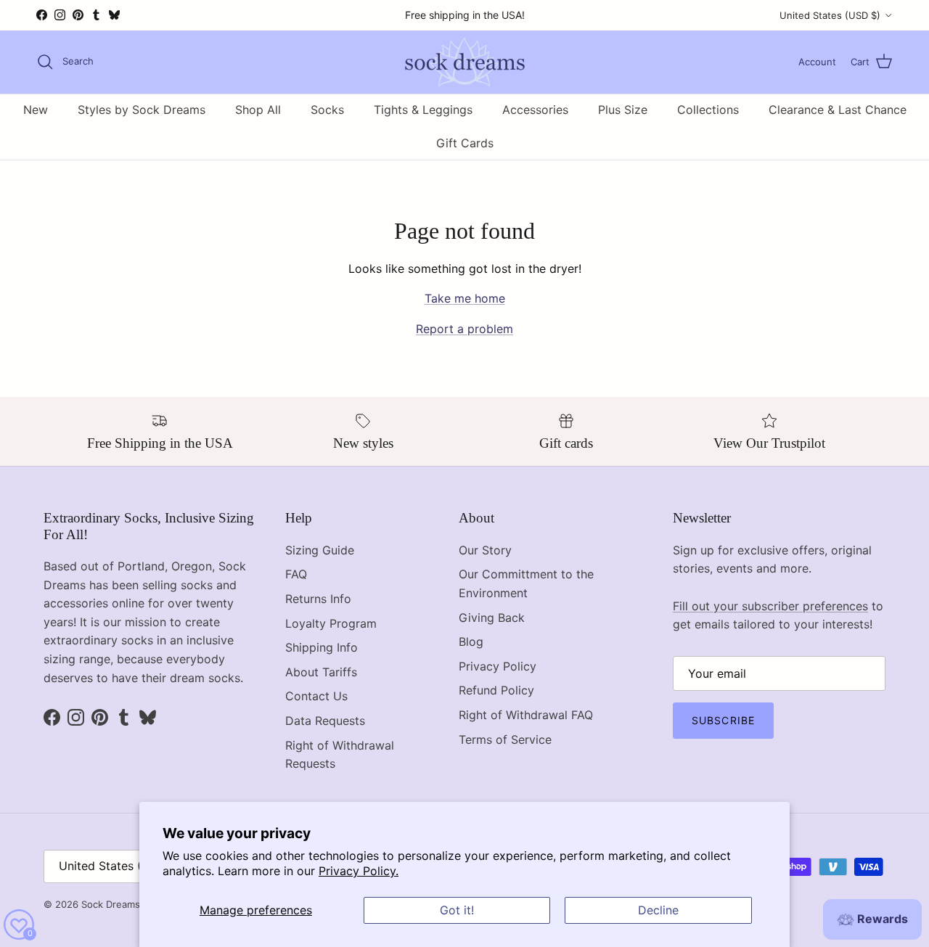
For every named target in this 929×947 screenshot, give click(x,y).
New (35, 109)
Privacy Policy (497, 666)
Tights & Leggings (423, 109)
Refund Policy (496, 690)
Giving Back (492, 617)
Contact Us (316, 696)
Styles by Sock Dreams (141, 109)
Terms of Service (505, 739)
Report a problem (464, 328)
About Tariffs (321, 672)
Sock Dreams (110, 904)
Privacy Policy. (358, 871)
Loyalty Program (331, 623)
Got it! (457, 910)
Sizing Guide (319, 550)
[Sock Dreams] (465, 62)
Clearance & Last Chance (838, 109)
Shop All (258, 109)
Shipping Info (321, 647)
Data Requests (325, 720)
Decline (658, 910)
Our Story (485, 550)
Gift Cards (465, 143)
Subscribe (723, 720)
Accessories (535, 109)
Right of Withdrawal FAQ (526, 715)
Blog (471, 641)
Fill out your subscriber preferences (770, 606)
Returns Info (318, 598)
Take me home (465, 298)
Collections (708, 109)
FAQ (296, 574)
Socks (327, 109)
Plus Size (622, 109)
